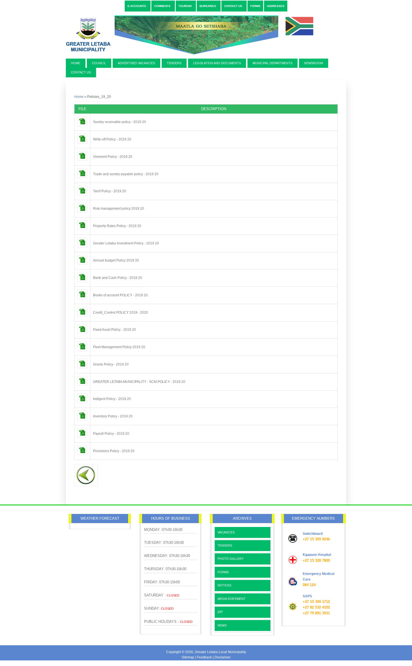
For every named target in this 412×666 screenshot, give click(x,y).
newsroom (313, 63)
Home (75, 63)
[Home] (191, 57)
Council (99, 63)
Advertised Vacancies (136, 63)
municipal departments (272, 63)
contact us (81, 72)
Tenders (174, 63)
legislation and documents (217, 63)
